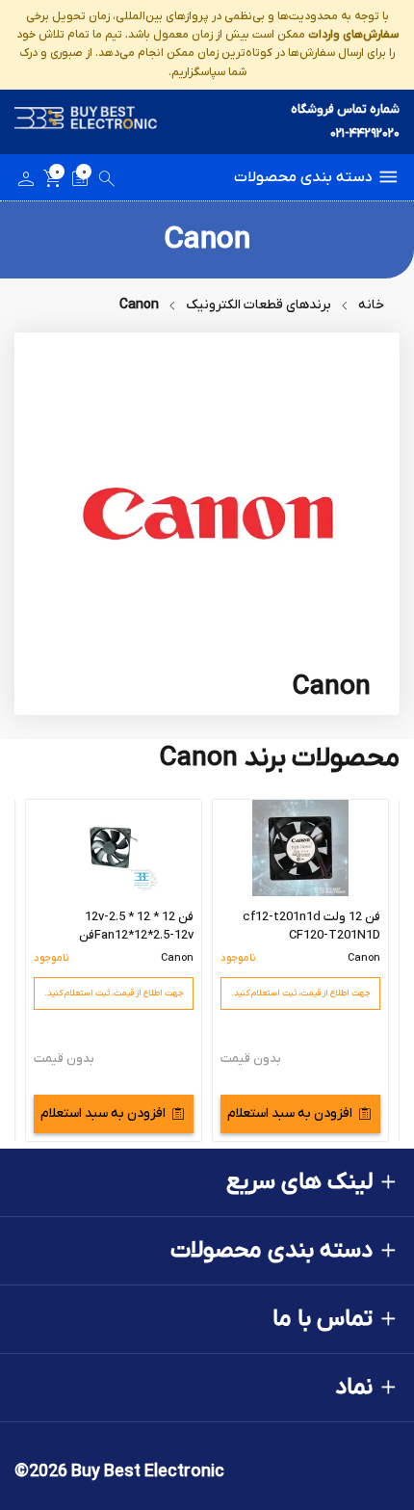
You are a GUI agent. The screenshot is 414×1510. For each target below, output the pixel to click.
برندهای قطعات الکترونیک (258, 305)
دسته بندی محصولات (303, 177)
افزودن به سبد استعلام (289, 1113)
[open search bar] (106, 182)
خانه (371, 305)
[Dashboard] (26, 182)
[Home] (86, 122)
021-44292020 (365, 133)
